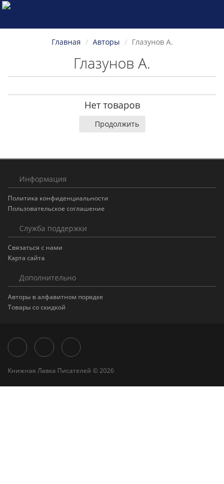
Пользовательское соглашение (56, 208)
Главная (66, 42)
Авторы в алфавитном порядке (55, 296)
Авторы (106, 42)
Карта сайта (26, 257)
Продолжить (117, 124)
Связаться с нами (35, 247)
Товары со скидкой (37, 307)
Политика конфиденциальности (58, 198)
